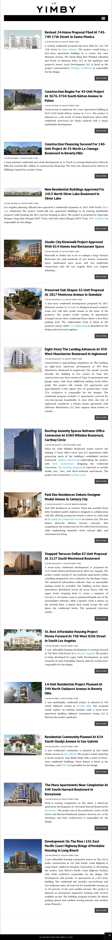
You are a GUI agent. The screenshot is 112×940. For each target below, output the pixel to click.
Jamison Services (67, 459)
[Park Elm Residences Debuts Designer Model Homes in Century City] (23, 515)
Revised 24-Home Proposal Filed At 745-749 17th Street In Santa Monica (75, 34)
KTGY (64, 765)
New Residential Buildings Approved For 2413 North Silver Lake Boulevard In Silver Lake (74, 194)
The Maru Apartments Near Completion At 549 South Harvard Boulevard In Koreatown (76, 789)
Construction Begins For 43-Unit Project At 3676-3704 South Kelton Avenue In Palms (74, 96)
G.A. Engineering (79, 325)
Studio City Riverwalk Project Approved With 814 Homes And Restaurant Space (74, 244)
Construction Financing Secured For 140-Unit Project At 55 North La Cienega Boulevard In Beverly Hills (75, 148)
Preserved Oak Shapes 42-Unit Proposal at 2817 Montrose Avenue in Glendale (74, 292)
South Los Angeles (84, 653)
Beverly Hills (84, 706)
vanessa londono (79, 504)
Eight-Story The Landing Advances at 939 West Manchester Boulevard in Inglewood (76, 351)
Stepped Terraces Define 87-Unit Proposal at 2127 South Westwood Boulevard (76, 555)
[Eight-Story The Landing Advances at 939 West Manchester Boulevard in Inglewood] (23, 370)
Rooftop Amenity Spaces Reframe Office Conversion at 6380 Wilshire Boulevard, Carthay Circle (75, 435)
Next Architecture (63, 463)
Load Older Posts (56, 924)
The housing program (70, 467)
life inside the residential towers (65, 519)
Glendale (72, 307)
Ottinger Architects (81, 68)
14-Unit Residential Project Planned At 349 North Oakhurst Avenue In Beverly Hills (73, 688)
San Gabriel (70, 754)
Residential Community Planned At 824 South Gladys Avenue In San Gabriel (74, 739)
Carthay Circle (78, 474)
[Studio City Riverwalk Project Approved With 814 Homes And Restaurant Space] (23, 265)
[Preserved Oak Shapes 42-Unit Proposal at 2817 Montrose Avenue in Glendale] (23, 317)
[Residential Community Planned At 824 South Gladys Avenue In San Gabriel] (23, 753)
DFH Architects (97, 218)
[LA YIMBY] (56, 7)
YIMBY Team (74, 42)
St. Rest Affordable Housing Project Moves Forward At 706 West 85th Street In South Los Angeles (75, 636)
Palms (88, 113)
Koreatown (50, 810)
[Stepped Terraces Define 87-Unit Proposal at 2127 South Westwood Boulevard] (23, 573)
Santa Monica (69, 49)
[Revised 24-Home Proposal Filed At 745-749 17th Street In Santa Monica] (23, 47)
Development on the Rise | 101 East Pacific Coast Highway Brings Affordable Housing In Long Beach (74, 846)
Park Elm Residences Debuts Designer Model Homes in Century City (72, 496)
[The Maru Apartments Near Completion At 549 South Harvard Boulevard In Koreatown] (23, 804)
